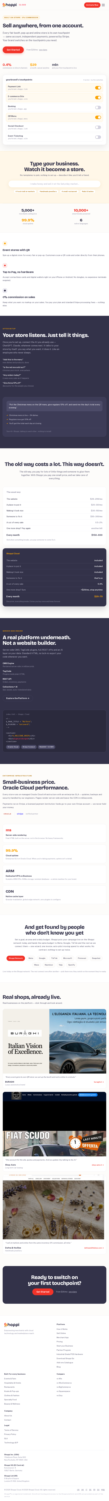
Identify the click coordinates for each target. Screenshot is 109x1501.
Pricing (60, 1342)
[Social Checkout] (98, 127)
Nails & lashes (88, 191)
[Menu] (104, 5)
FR (94, 1490)
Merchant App (63, 1337)
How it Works (62, 1329)
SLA (6, 1438)
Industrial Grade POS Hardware (70, 1354)
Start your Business (65, 1346)
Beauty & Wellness (12, 1404)
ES (98, 1490)
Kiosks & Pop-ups (11, 1391)
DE (90, 1490)
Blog (59, 1367)
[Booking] (98, 107)
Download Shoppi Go (65, 1358)
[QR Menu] (98, 117)
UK (82, 1490)
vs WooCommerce (64, 1383)
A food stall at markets (25, 191)
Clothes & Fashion (11, 1395)
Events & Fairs (10, 1379)
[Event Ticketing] (98, 137)
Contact (7, 1420)
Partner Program (64, 1350)
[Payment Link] (98, 87)
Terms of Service (11, 1430)
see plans (43, 50)
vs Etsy (59, 1395)
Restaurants (9, 1387)
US (78, 1490)
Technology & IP (11, 1443)
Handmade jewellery (48, 191)
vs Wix (59, 1379)
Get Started (13, 50)
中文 (103, 1490)
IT (86, 1490)
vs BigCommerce (64, 1387)
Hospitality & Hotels (12, 1383)
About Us (8, 1416)
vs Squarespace (63, 1391)
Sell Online (61, 1333)
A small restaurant (69, 191)
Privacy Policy (10, 1434)
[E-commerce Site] (98, 97)
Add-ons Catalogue (65, 1362)
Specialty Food (10, 1400)
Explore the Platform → (17, 698)
